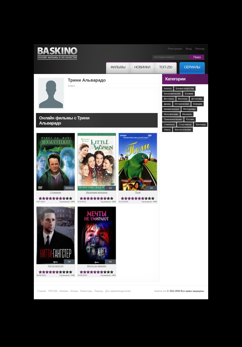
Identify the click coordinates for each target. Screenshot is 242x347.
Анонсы (168, 88)
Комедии (197, 104)
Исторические (182, 104)
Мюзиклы (187, 114)
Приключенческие (173, 119)
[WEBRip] (55, 134)
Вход (189, 48)
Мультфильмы (171, 114)
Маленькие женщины (97, 192)
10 (70, 198)
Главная (41, 291)
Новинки (63, 291)
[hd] (97, 134)
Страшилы (55, 192)
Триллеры (201, 124)
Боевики (189, 93)
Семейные (169, 124)
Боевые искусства (185, 88)
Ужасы (167, 129)
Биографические (172, 93)
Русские (190, 119)
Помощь (200, 48)
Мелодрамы (189, 109)
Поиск (197, 57)
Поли (137, 192)
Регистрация (175, 48)
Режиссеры (86, 291)
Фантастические (183, 129)
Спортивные (185, 124)
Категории (175, 78)
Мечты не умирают (96, 266)
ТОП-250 (52, 291)
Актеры (74, 291)
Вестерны (169, 99)
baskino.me (160, 291)
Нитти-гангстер (55, 266)
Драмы (167, 104)
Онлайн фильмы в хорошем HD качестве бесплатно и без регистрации (57, 53)
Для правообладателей (117, 291)
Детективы (196, 99)
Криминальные (171, 109)
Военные (182, 99)
